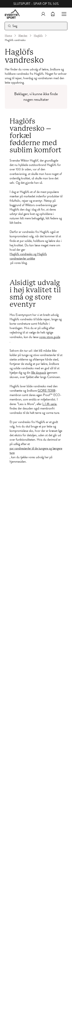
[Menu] (62, 14)
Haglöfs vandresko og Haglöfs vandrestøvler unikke (28, 256)
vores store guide (49, 337)
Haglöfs (38, 35)
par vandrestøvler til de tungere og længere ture (36, 450)
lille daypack (38, 372)
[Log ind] (43, 14)
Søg (14, 26)
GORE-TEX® (46, 390)
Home (8, 35)
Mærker (22, 35)
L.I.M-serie (49, 404)
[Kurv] (53, 14)
